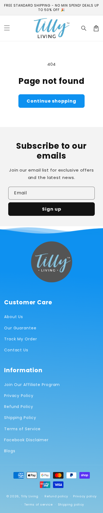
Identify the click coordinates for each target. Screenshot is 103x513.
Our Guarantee (20, 328)
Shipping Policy (20, 417)
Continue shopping (51, 101)
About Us (13, 316)
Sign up (51, 209)
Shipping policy (71, 504)
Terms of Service (22, 429)
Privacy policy (85, 496)
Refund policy (56, 496)
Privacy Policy (19, 395)
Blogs (9, 451)
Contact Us (16, 350)
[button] (84, 28)
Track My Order (20, 339)
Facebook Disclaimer (26, 440)
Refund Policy (18, 406)
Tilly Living (29, 496)
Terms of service (38, 504)
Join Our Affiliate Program (32, 384)
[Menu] (7, 28)
